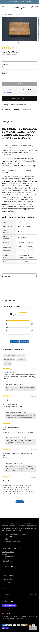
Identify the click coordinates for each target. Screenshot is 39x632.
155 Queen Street (8, 552)
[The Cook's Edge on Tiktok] (9, 566)
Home (4, 14)
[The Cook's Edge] (19, 7)
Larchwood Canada (9, 55)
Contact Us (6, 582)
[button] (19, 110)
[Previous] (3, 2)
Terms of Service (8, 576)
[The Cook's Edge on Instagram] (6, 566)
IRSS (6, 539)
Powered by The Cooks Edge (10, 620)
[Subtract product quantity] (3, 77)
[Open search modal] (32, 7)
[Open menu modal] (3, 7)
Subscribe (33, 595)
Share (6, 114)
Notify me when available (19, 98)
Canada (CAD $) (9, 613)
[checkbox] (7, 364)
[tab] (19, 349)
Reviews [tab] (8, 349)
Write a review (25, 341)
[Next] (36, 2)
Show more (19, 502)
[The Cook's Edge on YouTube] (12, 566)
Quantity (5, 73)
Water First (9, 536)
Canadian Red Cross (13, 541)
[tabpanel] (19, 429)
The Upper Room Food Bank (15, 534)
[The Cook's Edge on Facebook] (3, 566)
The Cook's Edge (18, 616)
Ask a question (14, 341)
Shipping (5, 105)
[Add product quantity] (9, 77)
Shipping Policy (7, 579)
